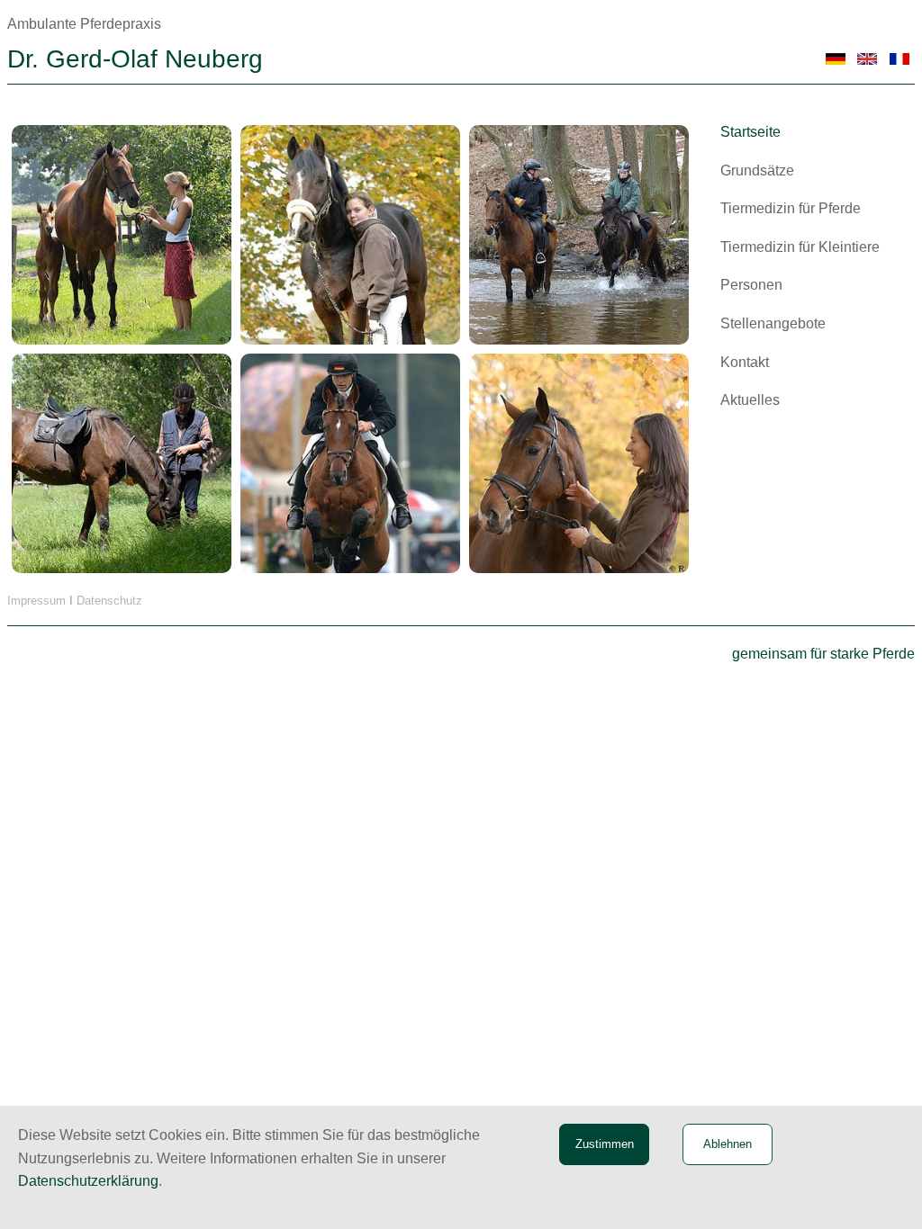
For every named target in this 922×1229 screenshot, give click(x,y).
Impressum (36, 600)
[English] (867, 59)
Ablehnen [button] (727, 1144)
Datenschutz (109, 600)
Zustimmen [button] (604, 1144)
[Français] (899, 59)
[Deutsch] (836, 59)
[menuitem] (812, 132)
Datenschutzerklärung (88, 1181)
